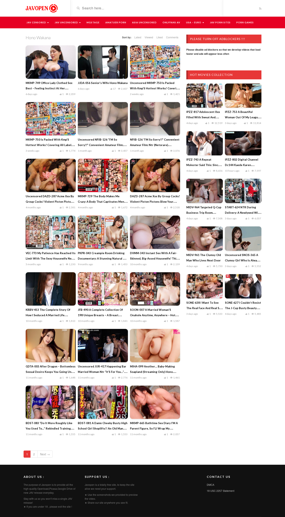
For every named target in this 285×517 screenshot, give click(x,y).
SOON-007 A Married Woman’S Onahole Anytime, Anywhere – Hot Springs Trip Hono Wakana (152, 315)
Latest (137, 37)
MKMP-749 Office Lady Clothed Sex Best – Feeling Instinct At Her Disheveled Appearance (49, 88)
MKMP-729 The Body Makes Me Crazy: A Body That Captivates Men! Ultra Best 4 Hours (101, 202)
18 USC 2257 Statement (220, 490)
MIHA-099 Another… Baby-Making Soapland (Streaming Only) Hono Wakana (152, 372)
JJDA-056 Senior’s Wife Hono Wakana (102, 83)
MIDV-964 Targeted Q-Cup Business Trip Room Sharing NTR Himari (203, 213)
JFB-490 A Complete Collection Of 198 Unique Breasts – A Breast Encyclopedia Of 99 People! (100, 315)
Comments (172, 37)
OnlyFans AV (171, 22)
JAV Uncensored (67, 22)
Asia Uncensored (144, 22)
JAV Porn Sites (220, 22)
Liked (159, 37)
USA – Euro (194, 22)
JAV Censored (36, 22)
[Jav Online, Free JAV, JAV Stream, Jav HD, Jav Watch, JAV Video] (41, 8)
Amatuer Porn (115, 22)
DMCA (210, 484)
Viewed (149, 37)
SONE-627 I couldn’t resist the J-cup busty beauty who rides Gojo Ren (243, 308)
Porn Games (245, 22)
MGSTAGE (93, 22)
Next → (45, 454)
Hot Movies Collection (211, 74)
